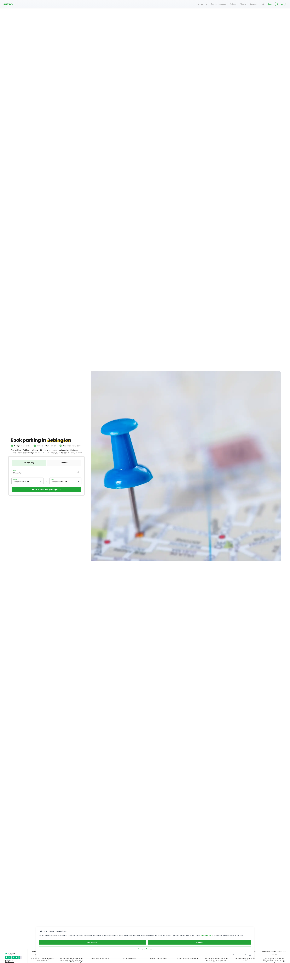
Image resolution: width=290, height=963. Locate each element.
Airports (243, 4)
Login (270, 4)
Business (233, 4)
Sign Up (280, 4)
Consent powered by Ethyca (241, 955)
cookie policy (206, 935)
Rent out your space (218, 4)
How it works (202, 4)
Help (263, 4)
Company (253, 4)
